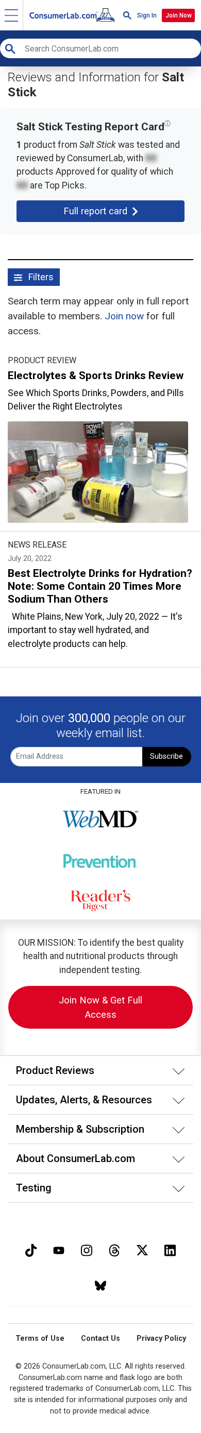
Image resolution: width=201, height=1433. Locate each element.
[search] (127, 15)
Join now (124, 316)
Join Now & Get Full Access (100, 1007)
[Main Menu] (11, 15)
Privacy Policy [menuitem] (161, 1338)
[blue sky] (100, 1284)
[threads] (114, 1249)
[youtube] (58, 1249)
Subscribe (166, 756)
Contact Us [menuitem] (100, 1338)
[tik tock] (31, 1249)
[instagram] (86, 1249)
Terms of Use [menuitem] (39, 1338)
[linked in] (170, 1249)
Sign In (147, 15)
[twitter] (142, 1249)
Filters (40, 277)
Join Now (178, 15)
